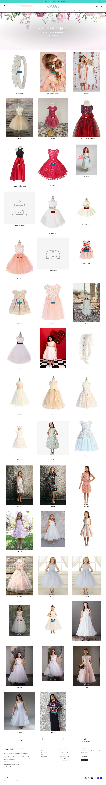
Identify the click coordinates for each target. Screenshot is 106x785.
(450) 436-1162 (16, 5)
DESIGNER (44, 10)
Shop (27, 10)
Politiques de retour (64, 758)
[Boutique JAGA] (53, 6)
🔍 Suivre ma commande (62, 10)
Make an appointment (52, 10)
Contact (70, 10)
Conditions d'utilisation (64, 752)
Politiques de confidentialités (65, 754)
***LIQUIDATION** (77, 10)
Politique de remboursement (65, 760)
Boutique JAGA (8, 780)
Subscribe (84, 760)
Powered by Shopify (15, 780)
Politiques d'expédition (64, 756)
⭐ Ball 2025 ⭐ (33, 10)
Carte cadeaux (44, 756)
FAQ (42, 754)
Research (43, 750)
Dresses (39, 10)
